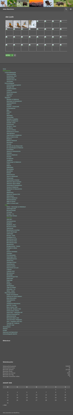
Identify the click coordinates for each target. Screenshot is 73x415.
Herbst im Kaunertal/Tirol (13, 314)
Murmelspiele (10, 169)
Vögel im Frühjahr (11, 287)
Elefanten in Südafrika (12, 119)
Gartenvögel (10, 233)
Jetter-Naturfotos (8, 9)
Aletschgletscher (11, 300)
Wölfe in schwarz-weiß (12, 203)
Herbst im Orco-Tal (11, 79)
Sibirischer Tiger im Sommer (14, 181)
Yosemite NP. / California (13, 323)
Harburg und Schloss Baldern (14, 296)
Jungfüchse (10, 160)
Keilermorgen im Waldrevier (14, 162)
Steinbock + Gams (11, 126)
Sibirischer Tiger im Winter (13, 183)
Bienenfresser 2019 (12, 239)
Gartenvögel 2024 (11, 208)
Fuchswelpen (10, 149)
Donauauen (10, 94)
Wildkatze (9, 104)
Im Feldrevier (10, 158)
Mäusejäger (10, 275)
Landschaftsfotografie (10, 72)
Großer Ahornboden (12, 92)
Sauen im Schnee (11, 130)
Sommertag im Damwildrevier (14, 185)
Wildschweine (10, 196)
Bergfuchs (9, 138)
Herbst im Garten (11, 266)
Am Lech (9, 217)
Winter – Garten (11, 291)
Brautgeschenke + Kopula (13, 246)
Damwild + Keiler (11, 122)
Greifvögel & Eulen (11, 262)
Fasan (8, 250)
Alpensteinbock (11, 133)
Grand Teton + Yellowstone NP (14, 312)
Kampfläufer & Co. (11, 237)
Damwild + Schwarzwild (13, 106)
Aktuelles (5, 328)
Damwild (9, 144)
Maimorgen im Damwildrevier (14, 101)
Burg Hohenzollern (11, 298)
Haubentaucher (11, 264)
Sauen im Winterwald (12, 176)
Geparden (9, 153)
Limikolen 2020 (11, 271)
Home (4, 69)
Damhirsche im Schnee (13, 131)
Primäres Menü (70, 9)
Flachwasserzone (11, 221)
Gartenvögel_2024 (11, 257)
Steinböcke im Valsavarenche (14, 189)
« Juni (4, 405)
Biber (8, 110)
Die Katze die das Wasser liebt (14, 146)
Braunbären (10, 142)
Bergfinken (9, 223)
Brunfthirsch (10, 128)
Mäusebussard (10, 273)
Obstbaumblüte (11, 78)
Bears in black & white (12, 137)
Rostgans (9, 284)
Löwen (8, 164)
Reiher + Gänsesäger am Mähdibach (16, 207)
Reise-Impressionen (10, 293)
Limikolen (9, 269)
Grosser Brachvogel (12, 232)
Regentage (9, 280)
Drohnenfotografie (9, 83)
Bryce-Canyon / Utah (12, 307)
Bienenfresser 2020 (12, 242)
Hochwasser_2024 (11, 76)
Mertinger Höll (10, 87)
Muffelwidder (10, 167)
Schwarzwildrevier (11, 103)
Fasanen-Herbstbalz (12, 251)
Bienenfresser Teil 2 (12, 241)
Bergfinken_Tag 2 (11, 224)
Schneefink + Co (11, 289)
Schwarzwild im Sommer (13, 180)
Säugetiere (7, 97)
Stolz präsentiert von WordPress (11, 412)
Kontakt (5, 330)
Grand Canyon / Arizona (13, 310)
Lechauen (9, 90)
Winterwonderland (11, 199)
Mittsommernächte (11, 316)
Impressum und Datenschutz (10, 332)
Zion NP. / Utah (10, 325)
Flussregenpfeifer (11, 255)
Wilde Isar (9, 96)
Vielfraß (9, 190)
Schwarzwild (10, 178)
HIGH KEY (9, 219)
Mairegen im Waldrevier (13, 99)
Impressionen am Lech (12, 267)
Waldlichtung (10, 192)
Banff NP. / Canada (11, 305)
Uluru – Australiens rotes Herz (14, 321)
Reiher (8, 282)
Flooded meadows (11, 88)
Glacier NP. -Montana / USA (14, 309)
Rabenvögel (10, 278)
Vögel (6, 205)
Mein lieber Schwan (12, 216)
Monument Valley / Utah (13, 318)
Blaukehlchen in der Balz (13, 230)
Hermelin (9, 156)
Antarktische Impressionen (13, 303)
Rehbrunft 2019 (11, 174)
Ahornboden (10, 81)
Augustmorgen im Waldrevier (14, 135)
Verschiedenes (7, 327)
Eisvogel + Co (10, 214)
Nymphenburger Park (12, 276)
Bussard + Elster (11, 235)
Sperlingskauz (10, 285)
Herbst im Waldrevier (12, 155)
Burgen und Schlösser (12, 294)
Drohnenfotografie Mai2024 (14, 85)
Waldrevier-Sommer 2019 (13, 194)
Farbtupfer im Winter (12, 248)
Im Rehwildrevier (11, 108)
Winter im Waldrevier (12, 198)
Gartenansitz (10, 228)
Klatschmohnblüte (11, 74)
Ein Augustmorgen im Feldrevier (15, 147)
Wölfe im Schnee (11, 201)
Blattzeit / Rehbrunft (12, 140)
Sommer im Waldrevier (12, 187)
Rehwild (9, 173)
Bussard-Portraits (11, 210)
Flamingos (9, 253)
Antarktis (9, 301)
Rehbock (9, 112)
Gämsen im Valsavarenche (14, 151)
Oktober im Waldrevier (12, 121)
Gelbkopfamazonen (12, 258)
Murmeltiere (10, 171)
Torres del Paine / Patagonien (14, 319)
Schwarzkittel (10, 117)
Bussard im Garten (11, 226)
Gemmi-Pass (10, 260)
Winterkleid (9, 115)
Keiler (8, 113)
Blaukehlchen (10, 244)
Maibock (9, 165)
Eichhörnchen (10, 124)
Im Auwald (9, 212)
